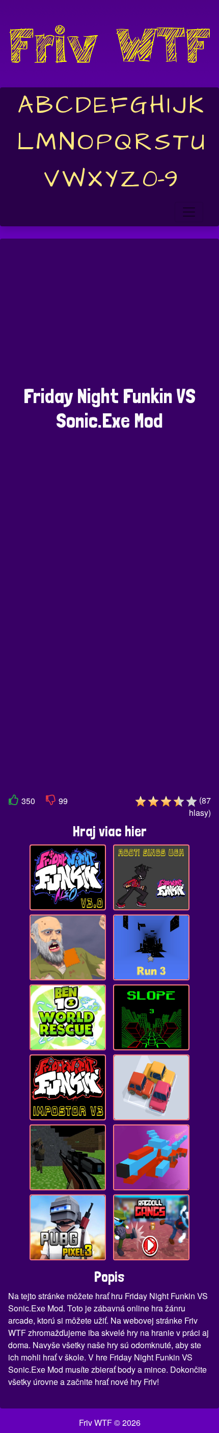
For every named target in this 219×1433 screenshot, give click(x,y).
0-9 (160, 179)
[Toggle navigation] (189, 212)
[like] (13, 802)
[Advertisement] (109, 317)
